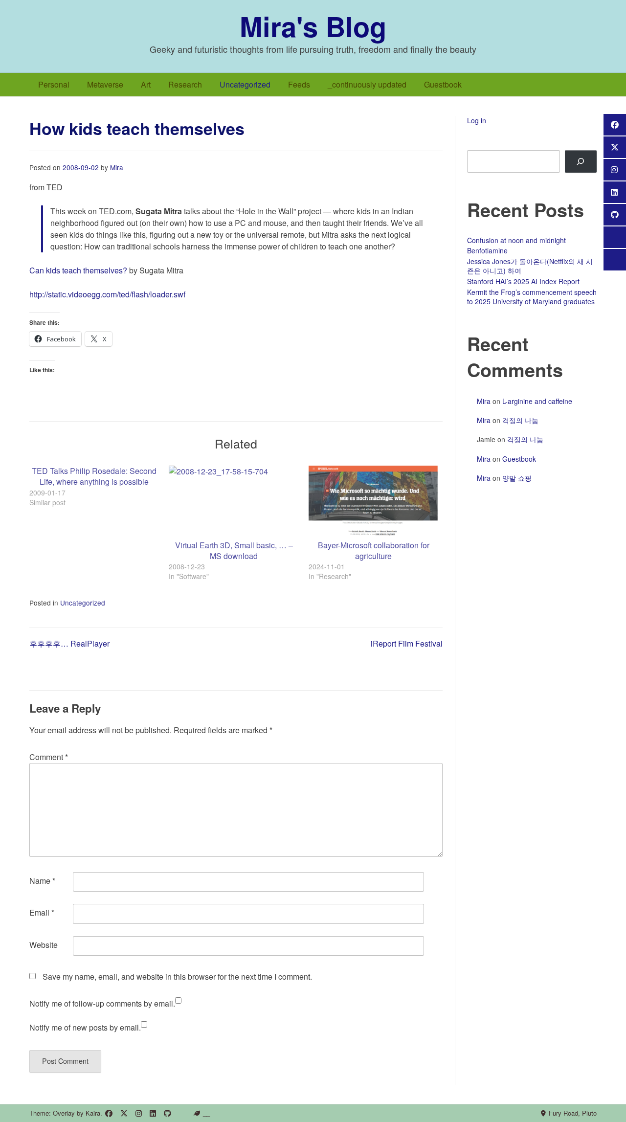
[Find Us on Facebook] (108, 1113)
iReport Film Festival (407, 643)
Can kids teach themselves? (78, 270)
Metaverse (105, 84)
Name (42, 880)
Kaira (93, 1113)
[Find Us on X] (124, 1113)
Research (185, 84)
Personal (53, 84)
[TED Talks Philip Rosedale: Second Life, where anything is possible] (99, 486)
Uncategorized (245, 84)
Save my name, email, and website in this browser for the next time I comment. (177, 976)
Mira (116, 167)
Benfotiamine (487, 250)
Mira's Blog (313, 25)
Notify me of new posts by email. (85, 1027)
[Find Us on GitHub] (167, 1113)
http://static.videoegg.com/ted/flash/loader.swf (107, 294)
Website (43, 944)
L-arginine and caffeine (537, 401)
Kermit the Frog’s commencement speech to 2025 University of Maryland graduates (532, 297)
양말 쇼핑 (517, 478)
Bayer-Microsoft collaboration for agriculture (373, 550)
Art (146, 84)
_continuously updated (367, 84)
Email (41, 912)
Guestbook (443, 84)
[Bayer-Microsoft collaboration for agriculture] (373, 503)
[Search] (581, 161)
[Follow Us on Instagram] (138, 1113)
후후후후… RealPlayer (69, 643)
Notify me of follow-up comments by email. (102, 1003)
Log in (476, 120)
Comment (48, 757)
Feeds (299, 84)
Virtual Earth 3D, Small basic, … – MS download (234, 550)
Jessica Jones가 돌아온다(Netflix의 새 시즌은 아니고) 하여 (530, 266)
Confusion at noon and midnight (516, 240)
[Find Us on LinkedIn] (153, 1113)
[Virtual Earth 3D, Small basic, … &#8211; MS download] (233, 503)
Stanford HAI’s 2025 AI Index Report (523, 281)
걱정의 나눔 (520, 420)
